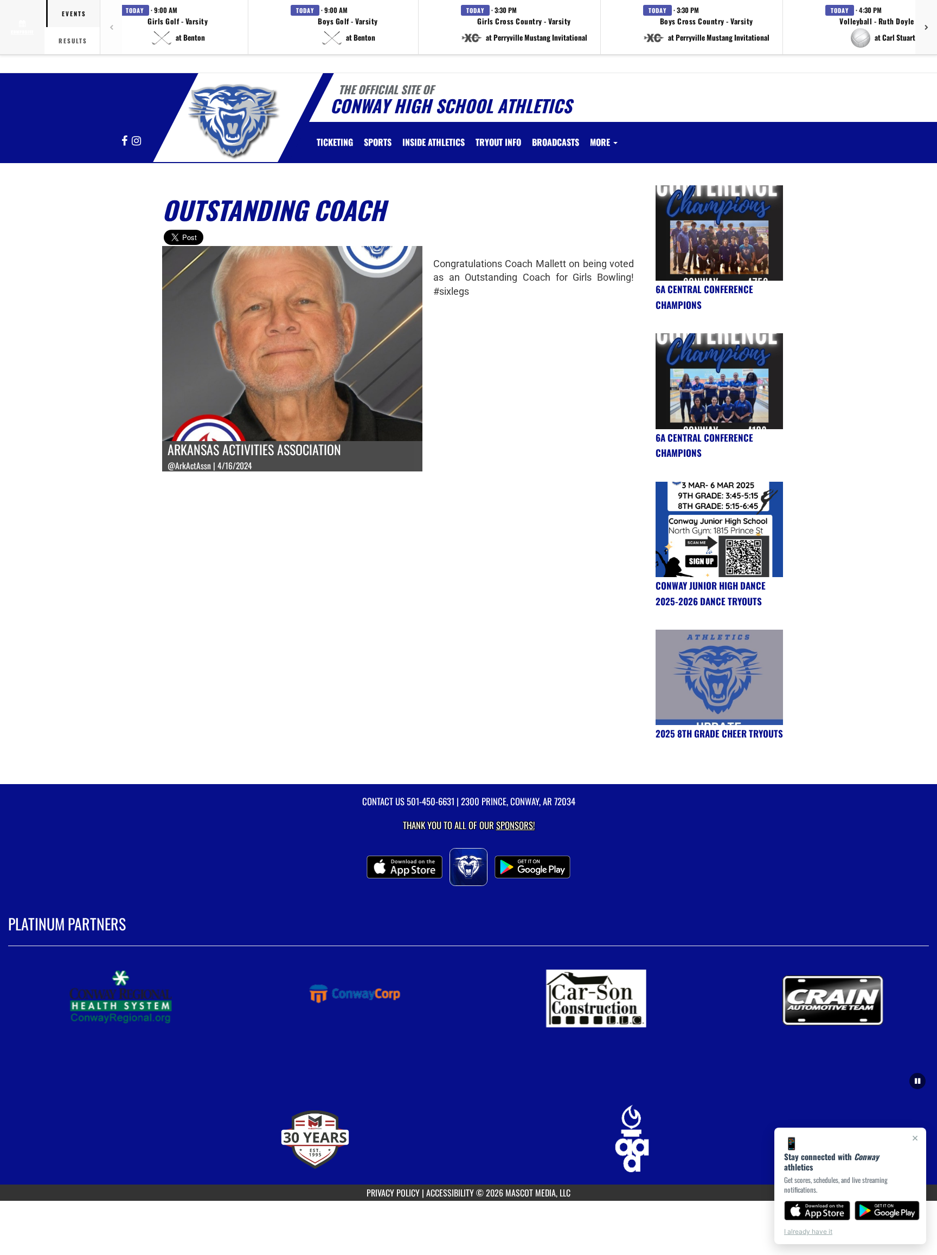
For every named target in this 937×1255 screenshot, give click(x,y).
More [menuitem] (601, 141)
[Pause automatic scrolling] (917, 1081)
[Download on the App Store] (817, 1210)
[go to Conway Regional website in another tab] (141, 997)
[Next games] (926, 27)
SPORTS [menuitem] (378, 141)
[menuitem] (334, 142)
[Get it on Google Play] (887, 1210)
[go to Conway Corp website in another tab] (379, 997)
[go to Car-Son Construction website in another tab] (616, 997)
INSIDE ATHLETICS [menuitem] (433, 141)
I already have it (808, 1231)
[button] (177, 27)
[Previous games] (111, 27)
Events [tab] (74, 13)
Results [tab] (73, 40)
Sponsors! (515, 825)
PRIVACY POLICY (393, 1192)
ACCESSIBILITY (450, 1192)
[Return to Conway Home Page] (232, 119)
